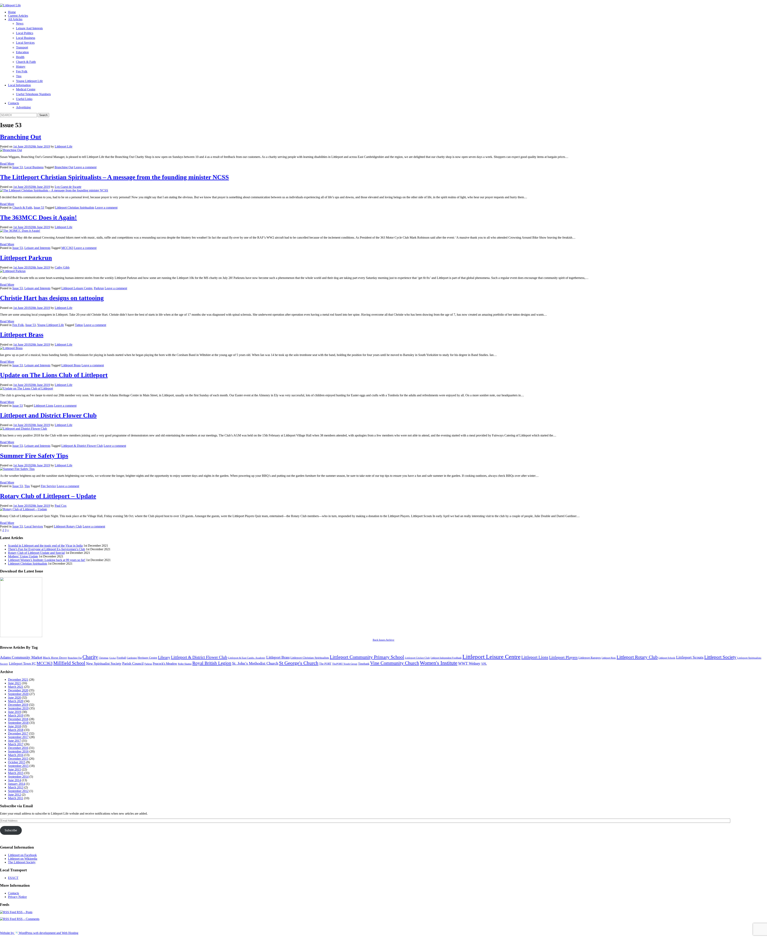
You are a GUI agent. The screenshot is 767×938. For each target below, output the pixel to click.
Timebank (363, 663)
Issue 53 (17, 167)
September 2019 (18, 708)
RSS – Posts (24, 912)
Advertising (23, 107)
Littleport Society (720, 657)
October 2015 (16, 762)
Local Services (25, 42)
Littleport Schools (667, 657)
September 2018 (18, 722)
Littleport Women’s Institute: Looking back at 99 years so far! (46, 560)
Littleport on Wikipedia (22, 858)
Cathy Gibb (62, 267)
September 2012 (18, 791)
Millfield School (69, 663)
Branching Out (20, 136)
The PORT (325, 663)
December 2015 (18, 758)
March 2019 (15, 715)
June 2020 (14, 697)
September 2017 (18, 737)
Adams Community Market (21, 657)
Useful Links (24, 99)
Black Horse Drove (55, 657)
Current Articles (18, 15)
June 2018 (14, 726)
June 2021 (14, 683)
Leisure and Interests (29, 28)
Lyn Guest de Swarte (68, 186)
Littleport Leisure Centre (76, 288)
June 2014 (14, 780)
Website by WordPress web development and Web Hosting (39, 933)
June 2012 (14, 794)
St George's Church (298, 663)
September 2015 (18, 765)
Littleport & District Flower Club (82, 445)
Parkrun (99, 288)
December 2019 (18, 704)
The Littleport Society (22, 862)
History (20, 66)
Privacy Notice (17, 896)
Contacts (13, 103)
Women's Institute (438, 663)
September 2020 (18, 694)
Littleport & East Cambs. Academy (246, 657)
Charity (90, 657)
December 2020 (18, 690)
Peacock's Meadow (165, 663)
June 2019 (14, 712)
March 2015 (15, 773)
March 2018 (15, 730)
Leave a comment (85, 167)
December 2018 (18, 719)
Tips (18, 76)
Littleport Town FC (22, 663)
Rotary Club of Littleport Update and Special (36, 552)
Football (121, 657)
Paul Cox (61, 505)
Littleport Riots (609, 657)
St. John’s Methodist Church (255, 663)
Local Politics (24, 33)
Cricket (112, 658)
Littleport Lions (43, 405)
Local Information (19, 85)
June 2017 (14, 740)
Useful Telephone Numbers (33, 94)
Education (22, 52)
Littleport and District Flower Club (48, 415)
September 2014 (18, 776)
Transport (22, 47)
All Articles (15, 19)
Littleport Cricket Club (417, 657)
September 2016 (18, 751)
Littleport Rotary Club (68, 526)
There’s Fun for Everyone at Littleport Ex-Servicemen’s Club (46, 549)
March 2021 (15, 686)
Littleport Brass (21, 334)
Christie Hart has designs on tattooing (52, 297)
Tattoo (79, 325)
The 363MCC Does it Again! (38, 217)
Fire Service (48, 486)
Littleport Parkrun (26, 257)
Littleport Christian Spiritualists (74, 207)
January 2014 (16, 783)
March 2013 (15, 787)
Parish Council (133, 663)
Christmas (103, 657)
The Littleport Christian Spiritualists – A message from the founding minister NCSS (114, 177)
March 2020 (15, 701)
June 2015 (14, 769)
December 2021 (18, 679)
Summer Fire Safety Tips (34, 455)
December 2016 (18, 748)
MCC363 (67, 248)
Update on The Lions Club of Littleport (54, 375)
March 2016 (15, 755)
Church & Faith (26, 61)
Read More (7, 163)
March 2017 (15, 744)
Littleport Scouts (689, 657)
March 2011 (15, 798)
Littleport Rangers (589, 657)
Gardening (132, 657)
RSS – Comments (27, 919)
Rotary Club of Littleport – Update (48, 496)
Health (20, 57)
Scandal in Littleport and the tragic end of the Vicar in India (45, 545)
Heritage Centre (147, 657)
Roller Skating (185, 663)
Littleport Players (563, 657)
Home (12, 12)
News (19, 23)
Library (164, 657)
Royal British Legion (211, 663)
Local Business (25, 38)
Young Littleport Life (29, 81)
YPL (484, 663)
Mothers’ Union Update (23, 556)
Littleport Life (63, 146)
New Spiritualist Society (103, 663)
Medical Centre (25, 89)
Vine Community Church (394, 663)
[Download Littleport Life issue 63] (21, 636)
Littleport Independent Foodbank (446, 657)
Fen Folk (21, 71)
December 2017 (18, 733)
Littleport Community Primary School (367, 657)
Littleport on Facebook (22, 855)
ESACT (13, 877)
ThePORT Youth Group (344, 663)
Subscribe (11, 830)
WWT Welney (469, 663)
